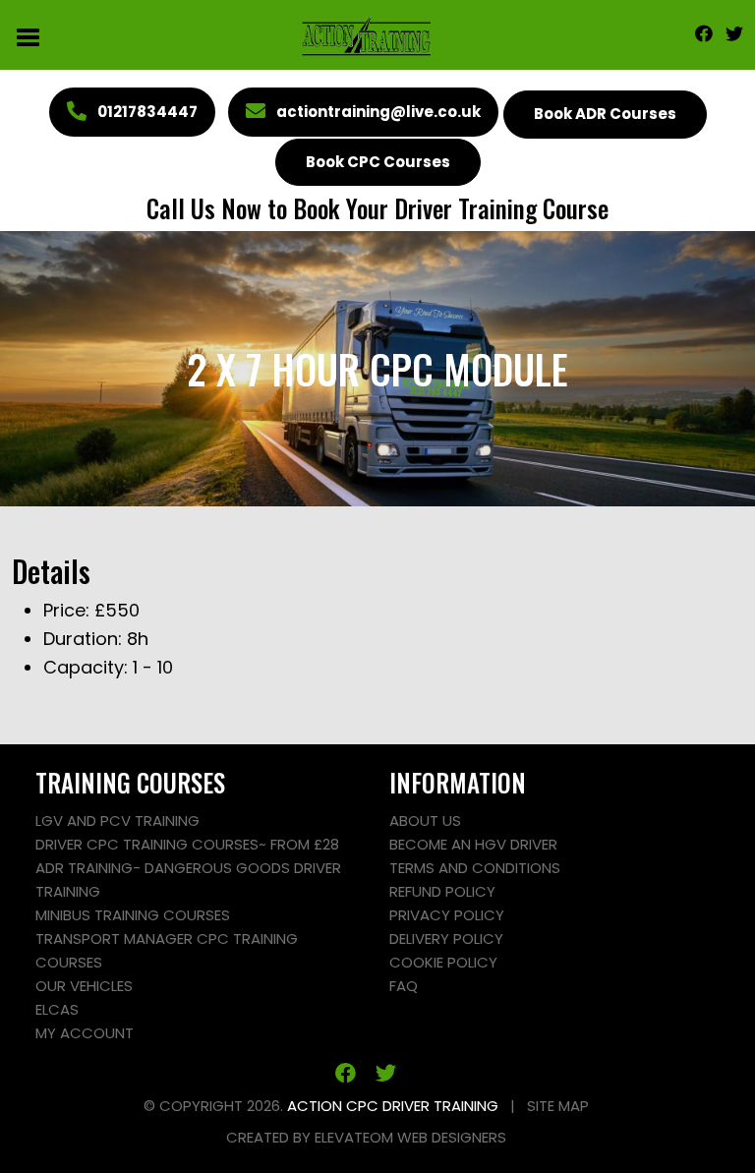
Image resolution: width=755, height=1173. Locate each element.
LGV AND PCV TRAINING (117, 820)
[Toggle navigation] (29, 35)
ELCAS (57, 1009)
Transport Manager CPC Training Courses (166, 950)
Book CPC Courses (378, 161)
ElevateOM (354, 1137)
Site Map (558, 1105)
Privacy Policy (446, 915)
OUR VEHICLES (84, 985)
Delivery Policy (446, 938)
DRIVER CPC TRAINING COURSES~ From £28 (187, 844)
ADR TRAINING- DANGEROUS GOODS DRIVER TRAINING (188, 879)
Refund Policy (442, 891)
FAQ (403, 985)
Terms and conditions (474, 867)
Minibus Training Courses (132, 915)
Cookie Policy (443, 962)
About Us (425, 820)
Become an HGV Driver (473, 844)
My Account (84, 1033)
